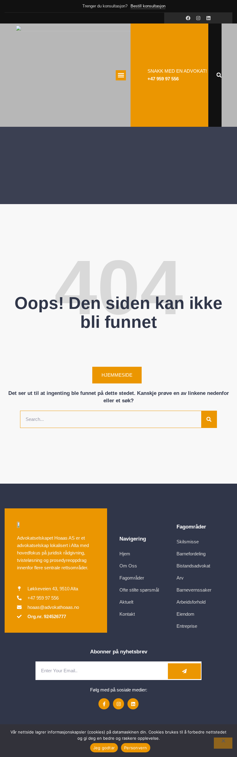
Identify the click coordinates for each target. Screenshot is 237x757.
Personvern (135, 747)
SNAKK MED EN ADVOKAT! (177, 71)
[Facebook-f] (104, 703)
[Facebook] (188, 18)
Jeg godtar (104, 747)
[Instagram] (198, 18)
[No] (223, 743)
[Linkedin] (208, 18)
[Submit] (184, 671)
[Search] (209, 419)
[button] (121, 75)
